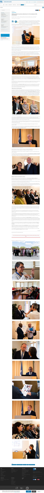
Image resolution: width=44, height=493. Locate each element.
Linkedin (34, 479)
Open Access (12, 483)
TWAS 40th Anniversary (31, 464)
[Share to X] (37, 10)
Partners (12, 472)
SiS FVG (30, 121)
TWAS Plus (12, 480)
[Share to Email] (39, 10)
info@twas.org (35, 477)
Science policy (14, 4)
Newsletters (12, 479)
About (4, 4)
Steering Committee (3, 469)
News (24, 4)
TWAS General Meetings (3, 471)
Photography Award (24, 469)
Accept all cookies (28, 491)
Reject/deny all (33, 491)
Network (6, 4)
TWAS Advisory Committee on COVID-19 (5, 479)
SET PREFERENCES (38, 491)
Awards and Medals (24, 472)
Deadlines (23, 475)
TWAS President (14, 464)
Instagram (38, 479)
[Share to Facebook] (35, 10)
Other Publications (13, 482)
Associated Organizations (14, 471)
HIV (27, 464)
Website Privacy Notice (3, 475)
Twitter (36, 479)
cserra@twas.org (3, 22)
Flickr (35, 479)
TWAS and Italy (2, 472)
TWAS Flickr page (23, 240)
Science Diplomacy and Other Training (26, 474)
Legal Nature (2, 474)
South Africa (25, 464)
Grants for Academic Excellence (25, 471)
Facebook (33, 479)
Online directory (13, 469)
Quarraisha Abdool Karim (28, 23)
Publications (18, 4)
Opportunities (10, 4)
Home (1, 5)
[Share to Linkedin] (38, 10)
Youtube (37, 479)
